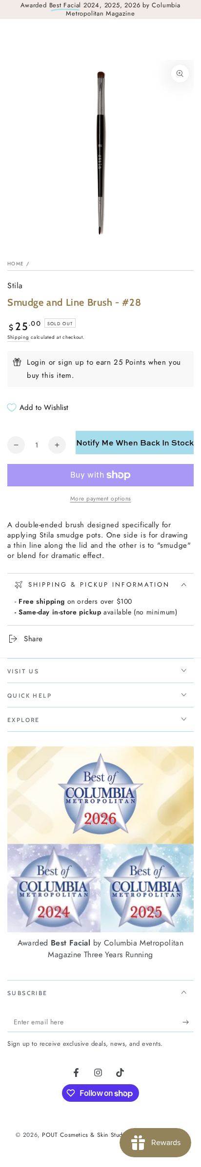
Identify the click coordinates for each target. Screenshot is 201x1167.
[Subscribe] (188, 1022)
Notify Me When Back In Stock (135, 442)
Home (15, 263)
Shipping (18, 337)
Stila (15, 285)
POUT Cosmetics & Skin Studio (85, 1134)
